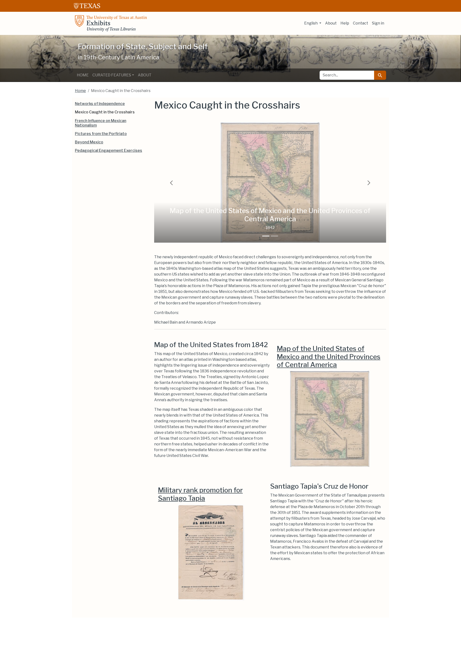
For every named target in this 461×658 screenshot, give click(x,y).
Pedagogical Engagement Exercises (108, 150)
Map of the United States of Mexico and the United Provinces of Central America (328, 356)
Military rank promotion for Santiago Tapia (200, 494)
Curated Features (111, 75)
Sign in (378, 23)
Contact (360, 23)
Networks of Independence (100, 103)
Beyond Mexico (89, 142)
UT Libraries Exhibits (111, 23)
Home (83, 75)
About (331, 23)
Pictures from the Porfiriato (101, 133)
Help (344, 23)
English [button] (311, 23)
